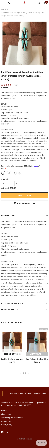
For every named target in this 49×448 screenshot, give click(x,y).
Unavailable (37, 354)
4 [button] (28, 373)
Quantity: (5, 179)
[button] (6, 85)
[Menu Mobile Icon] (2, 3)
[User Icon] (39, 3)
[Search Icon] (9, 3)
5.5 (9, 173)
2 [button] (23, 373)
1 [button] (21, 373)
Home (3, 9)
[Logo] (24, 2)
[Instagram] (6, 432)
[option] (24, 43)
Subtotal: (5, 188)
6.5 (20, 173)
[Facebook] (1, 432)
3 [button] (25, 373)
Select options (12, 354)
